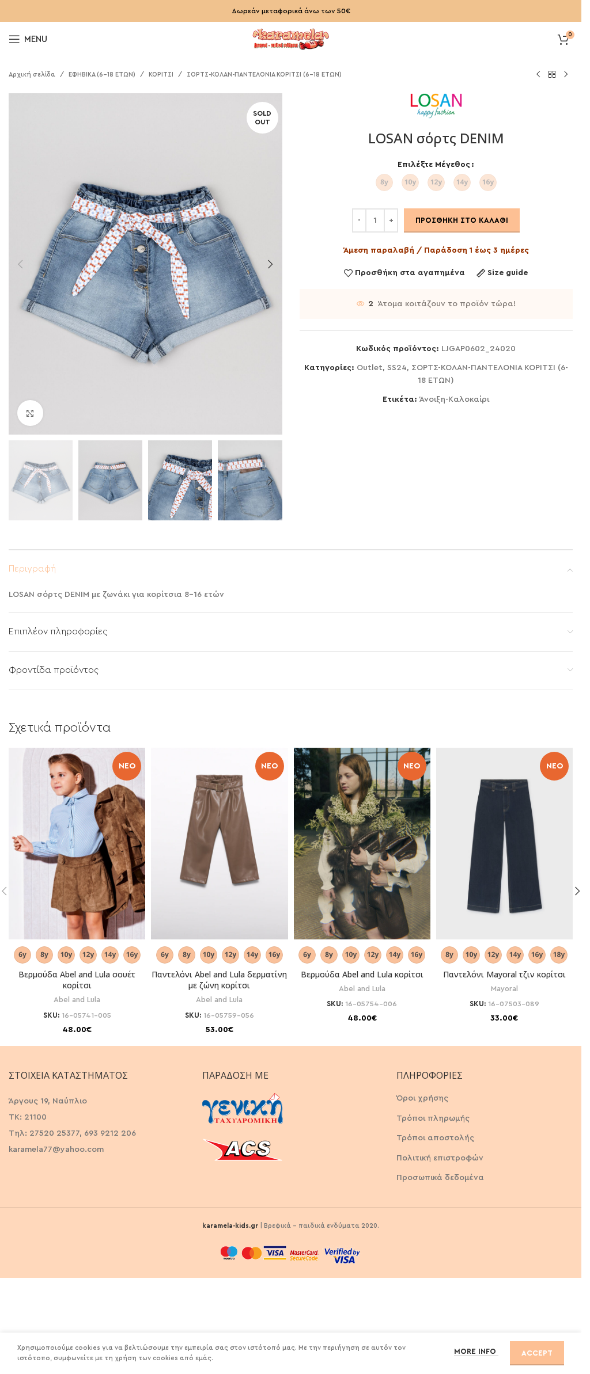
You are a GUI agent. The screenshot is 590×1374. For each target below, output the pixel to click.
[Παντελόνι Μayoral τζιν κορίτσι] (504, 843)
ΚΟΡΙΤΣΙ (161, 74)
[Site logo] (291, 38)
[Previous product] (538, 75)
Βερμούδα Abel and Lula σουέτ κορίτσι (76, 980)
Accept (537, 1353)
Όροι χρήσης (422, 1098)
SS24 (397, 368)
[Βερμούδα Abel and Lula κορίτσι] (362, 843)
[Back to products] (552, 75)
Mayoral (504, 989)
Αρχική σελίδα (32, 74)
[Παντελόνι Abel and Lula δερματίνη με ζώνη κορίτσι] (219, 843)
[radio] (384, 182)
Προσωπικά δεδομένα (440, 1178)
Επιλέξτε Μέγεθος (434, 165)
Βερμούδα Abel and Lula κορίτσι (362, 974)
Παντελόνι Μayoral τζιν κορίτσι (504, 974)
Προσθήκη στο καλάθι (461, 220)
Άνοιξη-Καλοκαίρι (454, 399)
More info (476, 1351)
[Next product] (566, 75)
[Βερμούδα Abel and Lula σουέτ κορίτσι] (77, 843)
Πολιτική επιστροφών (439, 1158)
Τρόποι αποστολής (435, 1138)
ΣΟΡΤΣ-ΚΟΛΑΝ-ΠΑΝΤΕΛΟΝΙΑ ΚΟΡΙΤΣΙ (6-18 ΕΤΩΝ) (264, 74)
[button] (20, 264)
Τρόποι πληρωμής (433, 1118)
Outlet (370, 368)
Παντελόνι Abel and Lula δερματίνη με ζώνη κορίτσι (219, 980)
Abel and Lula (77, 1000)
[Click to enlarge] (30, 413)
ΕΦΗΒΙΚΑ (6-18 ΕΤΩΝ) (102, 74)
